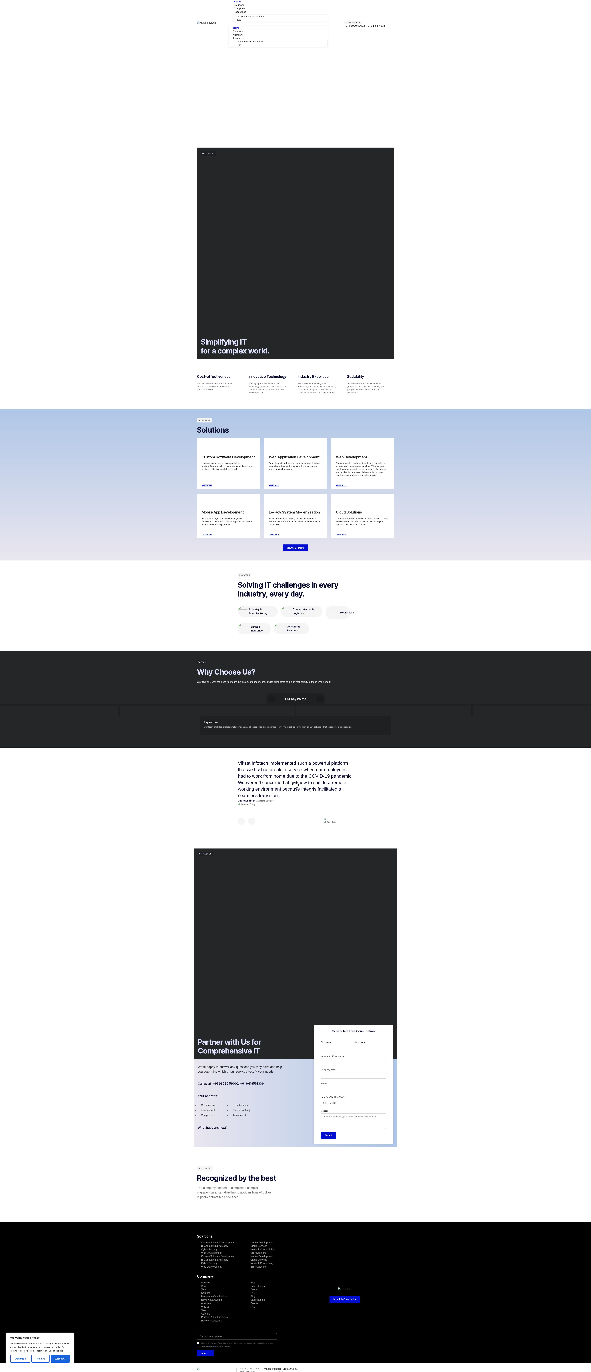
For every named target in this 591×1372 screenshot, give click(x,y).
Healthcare (347, 612)
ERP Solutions (258, 1253)
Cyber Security (209, 1249)
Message (325, 1111)
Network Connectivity (262, 1249)
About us (206, 1282)
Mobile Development (261, 1242)
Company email (328, 1069)
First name (326, 1042)
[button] (278, 23)
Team (204, 1289)
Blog (252, 1282)
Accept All (60, 1358)
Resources (240, 11)
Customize (20, 1358)
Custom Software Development (218, 1242)
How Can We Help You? (332, 1097)
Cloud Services (258, 1246)
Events (254, 1289)
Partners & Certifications (214, 1296)
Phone (324, 1083)
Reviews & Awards (211, 1300)
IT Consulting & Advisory (214, 1246)
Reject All (40, 1358)
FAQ (239, 19)
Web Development (211, 1253)
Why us (205, 1286)
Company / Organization (332, 1056)
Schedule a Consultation (250, 16)
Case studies (257, 1286)
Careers (205, 1293)
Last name (360, 1042)
